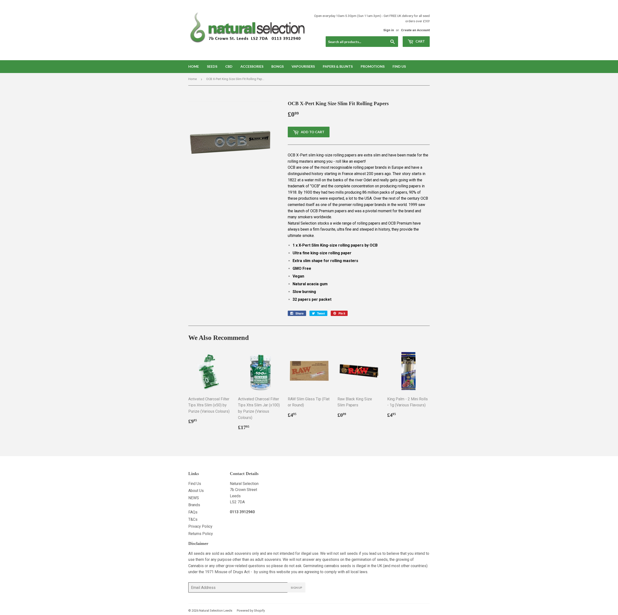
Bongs (277, 66)
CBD (228, 66)
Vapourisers (303, 66)
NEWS (193, 498)
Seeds (212, 66)
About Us (196, 490)
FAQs (192, 512)
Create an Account (415, 30)
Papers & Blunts (338, 66)
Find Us (399, 66)
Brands (194, 505)
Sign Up (296, 587)
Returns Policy (200, 533)
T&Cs (192, 519)
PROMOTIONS (373, 66)
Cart (420, 41)
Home (193, 66)
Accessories (251, 66)
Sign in (388, 30)
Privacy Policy (200, 526)
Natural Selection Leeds (215, 610)
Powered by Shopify (251, 610)
